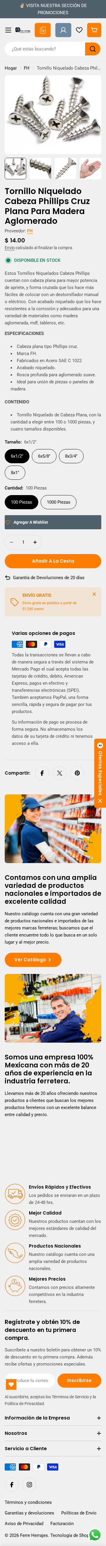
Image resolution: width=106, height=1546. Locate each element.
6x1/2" (17, 456)
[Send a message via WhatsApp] (95, 1535)
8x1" (15, 472)
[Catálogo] (43, 30)
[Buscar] (92, 48)
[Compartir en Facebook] (42, 773)
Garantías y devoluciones (29, 1513)
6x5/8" (44, 456)
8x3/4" (71, 456)
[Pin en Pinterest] (77, 773)
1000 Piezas (58, 502)
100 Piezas (21, 502)
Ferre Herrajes (34, 1535)
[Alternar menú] (8, 30)
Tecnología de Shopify (72, 1535)
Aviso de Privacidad (24, 1523)
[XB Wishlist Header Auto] (79, 30)
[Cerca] (94, 594)
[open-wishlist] (11, 1384)
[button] (100, 773)
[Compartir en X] (60, 773)
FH (26, 68)
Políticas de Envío (79, 1513)
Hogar (11, 68)
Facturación (62, 1523)
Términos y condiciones (28, 1502)
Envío (10, 247)
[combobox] (53, 49)
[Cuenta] (63, 30)
